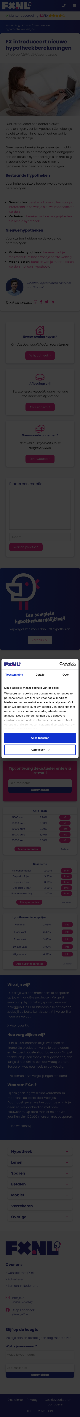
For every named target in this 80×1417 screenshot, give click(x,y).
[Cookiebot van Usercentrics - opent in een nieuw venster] (59, 664)
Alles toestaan (40, 737)
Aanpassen (38, 749)
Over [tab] (66, 674)
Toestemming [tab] (14, 674)
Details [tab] (40, 674)
